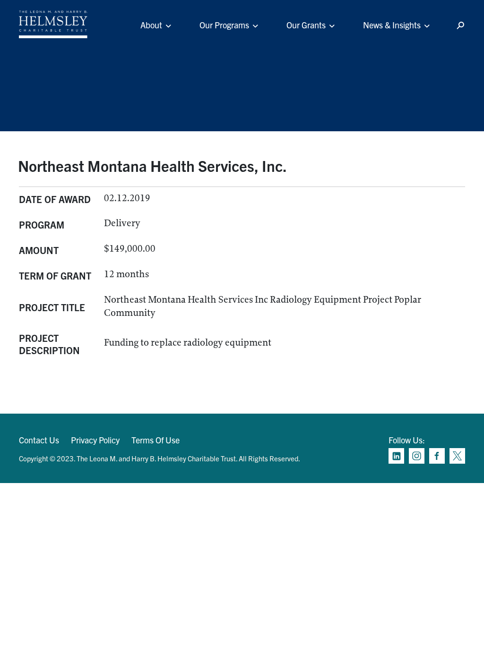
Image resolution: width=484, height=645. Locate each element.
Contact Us (39, 439)
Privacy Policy (95, 439)
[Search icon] (460, 26)
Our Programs (224, 24)
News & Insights (392, 24)
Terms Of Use (155, 439)
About (151, 24)
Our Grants (306, 24)
